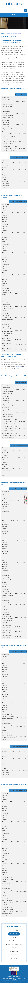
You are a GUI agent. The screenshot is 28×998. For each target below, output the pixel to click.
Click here (19, 366)
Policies (14, 955)
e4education (17, 976)
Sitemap (4, 978)
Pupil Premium (14, 941)
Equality (14, 958)
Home (2, 33)
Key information (10, 33)
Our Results (18, 33)
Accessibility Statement (12, 978)
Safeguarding (14, 951)
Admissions (14, 930)
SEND (14, 948)
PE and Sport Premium (14, 944)
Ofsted (14, 937)
